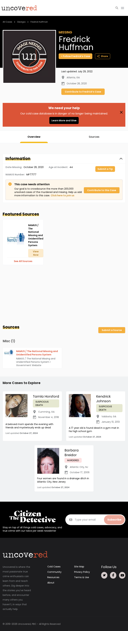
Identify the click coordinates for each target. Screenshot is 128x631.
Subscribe (114, 520)
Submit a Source (112, 330)
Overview (34, 137)
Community (54, 572)
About (50, 582)
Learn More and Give (64, 120)
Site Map (79, 566)
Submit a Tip (105, 169)
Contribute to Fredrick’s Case (83, 91)
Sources (94, 137)
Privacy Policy (82, 572)
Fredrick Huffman (39, 21)
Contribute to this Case (101, 190)
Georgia (21, 21)
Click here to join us (62, 195)
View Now (36, 253)
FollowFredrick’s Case (76, 56)
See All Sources (23, 261)
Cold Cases (53, 566)
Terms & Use (81, 577)
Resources (53, 577)
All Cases (7, 21)
